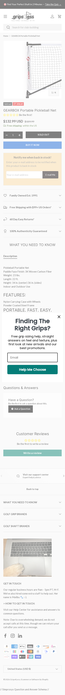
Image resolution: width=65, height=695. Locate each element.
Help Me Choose (32, 369)
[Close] (59, 317)
